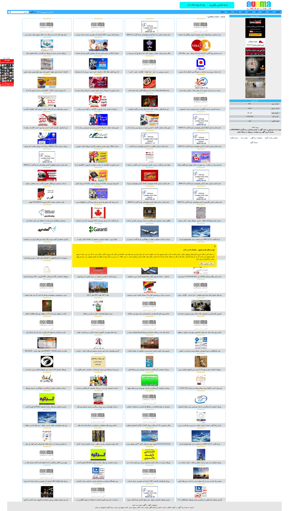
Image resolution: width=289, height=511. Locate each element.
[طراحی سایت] (206, 8)
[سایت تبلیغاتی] (255, 46)
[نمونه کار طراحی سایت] (7, 86)
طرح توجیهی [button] (202, 250)
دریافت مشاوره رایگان (207, 264)
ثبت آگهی (33, 12)
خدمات (223, 16)
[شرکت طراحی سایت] (255, 55)
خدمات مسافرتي (213, 16)
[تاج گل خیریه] (255, 76)
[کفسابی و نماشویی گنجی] (255, 97)
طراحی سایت (6, 58)
